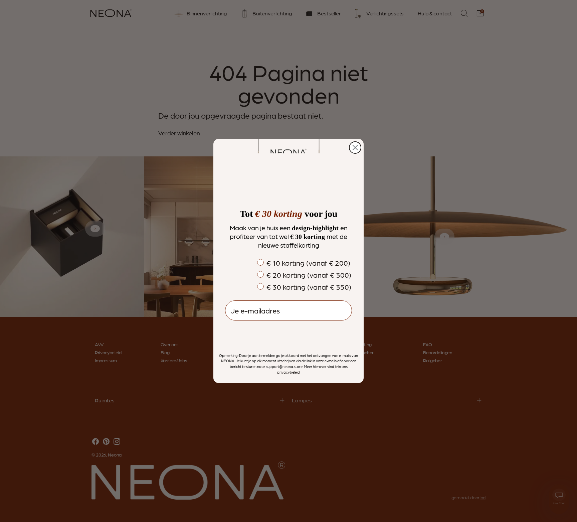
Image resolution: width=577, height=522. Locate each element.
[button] (288, 334)
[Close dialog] (355, 147)
